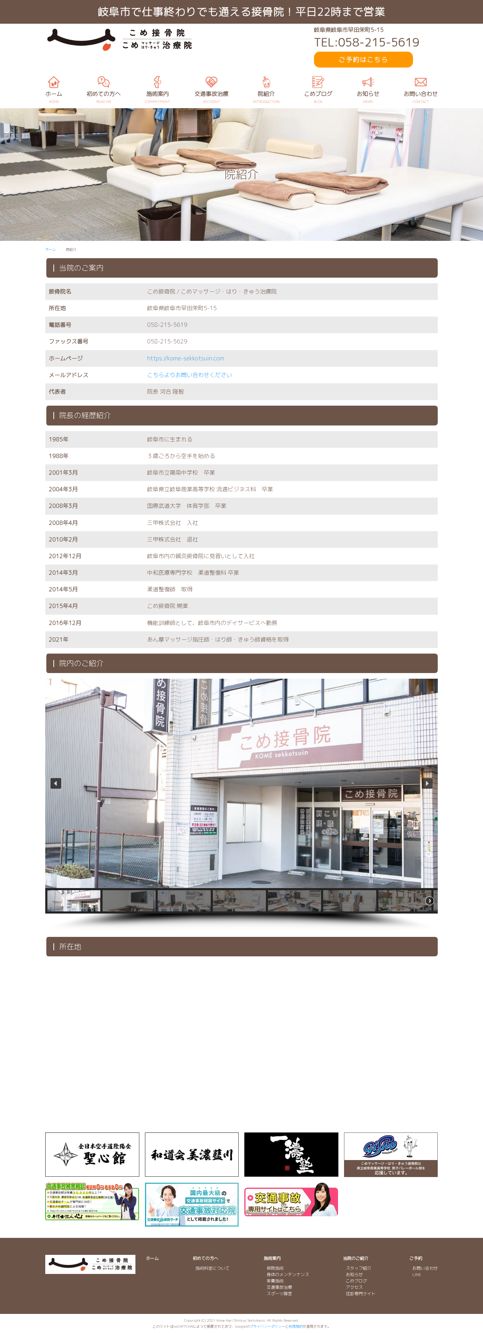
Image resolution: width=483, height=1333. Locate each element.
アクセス (354, 1287)
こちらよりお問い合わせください (189, 375)
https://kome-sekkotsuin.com (185, 358)
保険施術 (275, 1268)
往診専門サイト (361, 1294)
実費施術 (275, 1281)
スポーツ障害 (279, 1294)
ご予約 (415, 1258)
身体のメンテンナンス (288, 1274)
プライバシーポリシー (267, 1326)
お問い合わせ (425, 1268)
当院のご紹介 (355, 1258)
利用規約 (296, 1326)
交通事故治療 (279, 1287)
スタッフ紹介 (358, 1268)
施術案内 (272, 1258)
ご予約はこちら (363, 59)
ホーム (152, 1258)
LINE (416, 1274)
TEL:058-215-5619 (366, 42)
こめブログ (356, 1281)
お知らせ (354, 1274)
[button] (56, 783)
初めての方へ (205, 1258)
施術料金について (212, 1268)
